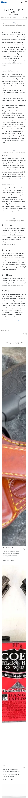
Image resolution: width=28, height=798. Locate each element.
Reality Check (13, 17)
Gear (2, 17)
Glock (21, 179)
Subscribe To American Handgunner (12, 320)
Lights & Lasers (6, 17)
